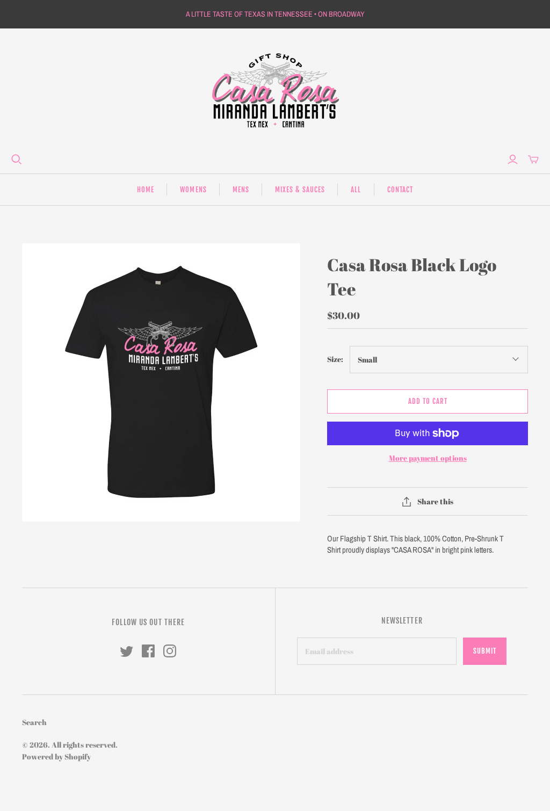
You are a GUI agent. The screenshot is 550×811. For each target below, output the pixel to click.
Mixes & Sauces (300, 189)
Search (34, 722)
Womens (193, 189)
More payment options (428, 458)
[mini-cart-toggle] (533, 159)
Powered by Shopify (56, 756)
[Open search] (16, 159)
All (356, 189)
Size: (335, 359)
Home (145, 189)
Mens (241, 189)
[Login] (512, 159)
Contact (400, 189)
